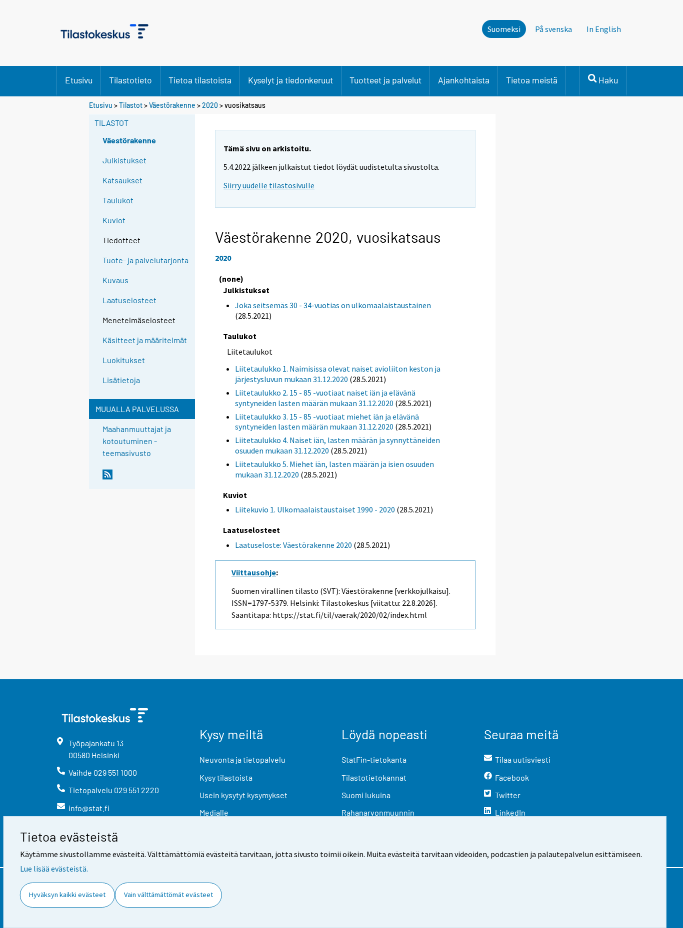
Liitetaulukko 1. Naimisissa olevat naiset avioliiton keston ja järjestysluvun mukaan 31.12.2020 (337, 374)
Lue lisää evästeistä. (54, 869)
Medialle (214, 812)
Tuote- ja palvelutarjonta (145, 260)
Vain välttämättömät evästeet (168, 894)
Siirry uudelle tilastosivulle (269, 185)
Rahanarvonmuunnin (378, 812)
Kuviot (114, 220)
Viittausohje (254, 572)
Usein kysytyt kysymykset (244, 795)
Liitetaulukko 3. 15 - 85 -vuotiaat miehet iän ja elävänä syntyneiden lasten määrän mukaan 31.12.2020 (327, 422)
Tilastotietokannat (374, 777)
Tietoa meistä (532, 79)
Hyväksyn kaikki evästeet (67, 894)
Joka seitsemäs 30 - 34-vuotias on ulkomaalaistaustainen (333, 305)
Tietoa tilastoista (200, 79)
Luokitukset (123, 360)
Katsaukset (122, 180)
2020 (210, 105)
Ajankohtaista (464, 79)
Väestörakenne (172, 105)
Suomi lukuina (366, 795)
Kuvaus (115, 280)
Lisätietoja (121, 380)
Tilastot (130, 105)
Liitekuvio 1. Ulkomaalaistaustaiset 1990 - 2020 (315, 509)
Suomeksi (504, 29)
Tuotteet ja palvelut (386, 79)
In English (603, 29)
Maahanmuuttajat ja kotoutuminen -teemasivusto (136, 441)
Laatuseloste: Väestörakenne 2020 (293, 545)
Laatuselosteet (129, 300)
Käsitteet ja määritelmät (144, 340)
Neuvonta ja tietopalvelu (243, 759)
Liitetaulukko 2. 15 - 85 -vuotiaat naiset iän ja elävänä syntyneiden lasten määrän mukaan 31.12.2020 (325, 398)
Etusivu (78, 79)
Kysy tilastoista (226, 777)
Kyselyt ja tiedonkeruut (290, 79)
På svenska (553, 29)
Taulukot (118, 200)
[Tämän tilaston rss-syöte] (146, 478)
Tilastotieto (130, 79)
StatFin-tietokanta (374, 759)
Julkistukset (124, 160)
